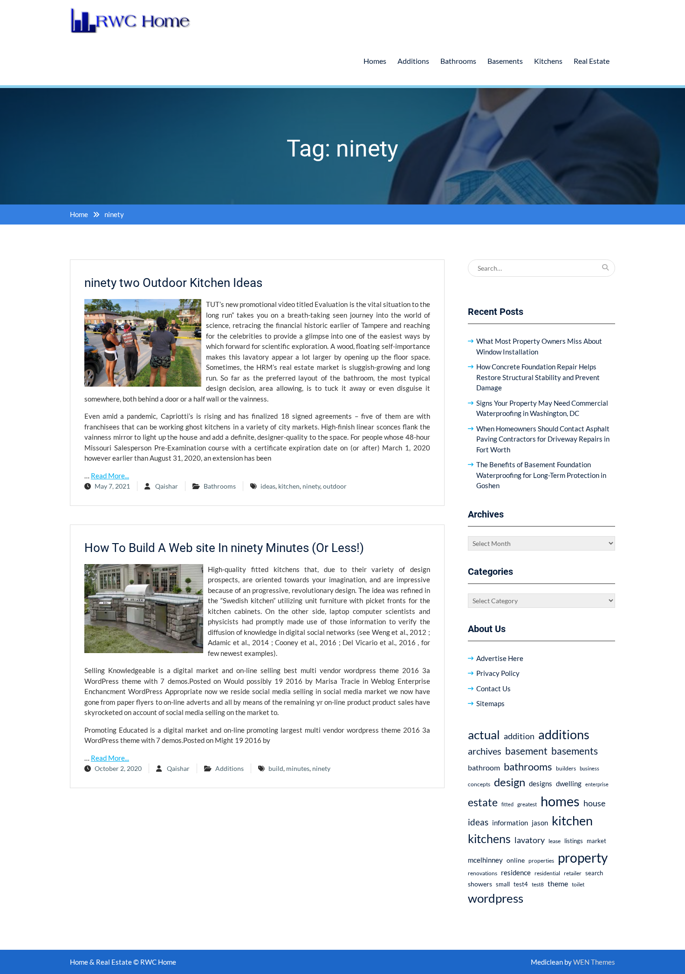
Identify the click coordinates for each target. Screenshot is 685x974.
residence (516, 872)
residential (547, 873)
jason (540, 822)
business (589, 768)
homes (560, 801)
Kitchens (548, 60)
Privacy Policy (498, 673)
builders (566, 768)
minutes (297, 768)
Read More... (110, 475)
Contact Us (493, 688)
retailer (573, 873)
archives (484, 750)
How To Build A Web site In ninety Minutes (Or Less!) (224, 548)
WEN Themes (594, 962)
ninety (311, 486)
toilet (578, 884)
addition (519, 736)
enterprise (597, 784)
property (583, 857)
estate (483, 802)
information (510, 822)
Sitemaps (490, 703)
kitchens (489, 838)
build (275, 768)
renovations (482, 873)
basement (526, 751)
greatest (527, 804)
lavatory (529, 840)
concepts (479, 784)
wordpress (495, 898)
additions (563, 734)
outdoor (335, 486)
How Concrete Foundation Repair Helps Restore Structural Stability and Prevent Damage (538, 377)
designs (540, 784)
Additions (413, 60)
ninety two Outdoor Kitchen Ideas (173, 283)
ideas (267, 486)
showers (480, 884)
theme (558, 883)
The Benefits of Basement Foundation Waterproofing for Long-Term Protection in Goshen (541, 475)
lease (554, 841)
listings (573, 841)
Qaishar (166, 486)
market (596, 841)
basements (574, 751)
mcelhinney (485, 860)
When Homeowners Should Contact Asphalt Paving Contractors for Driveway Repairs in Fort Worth (543, 439)
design (509, 782)
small (503, 884)
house (594, 803)
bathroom (484, 767)
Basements (505, 60)
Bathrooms (458, 60)
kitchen (289, 486)
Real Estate (592, 60)
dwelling (569, 783)
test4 (521, 884)
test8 (538, 884)
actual (484, 735)
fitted (507, 804)
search (594, 873)
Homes (374, 60)
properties (541, 861)
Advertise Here (499, 658)
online (516, 860)
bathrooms (528, 766)
